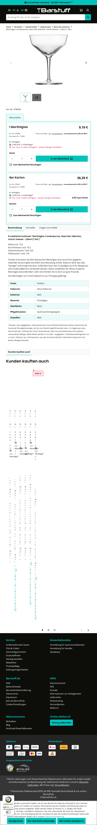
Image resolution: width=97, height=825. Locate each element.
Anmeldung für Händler (61, 648)
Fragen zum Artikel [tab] (48, 227)
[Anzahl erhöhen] (32, 159)
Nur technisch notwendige (41, 821)
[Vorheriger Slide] (11, 63)
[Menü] (9, 10)
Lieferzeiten (55, 697)
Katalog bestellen (14, 659)
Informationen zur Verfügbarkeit (65, 693)
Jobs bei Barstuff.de (15, 700)
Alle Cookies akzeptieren (71, 821)
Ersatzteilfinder (13, 655)
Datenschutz (12, 693)
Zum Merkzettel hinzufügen (27, 164)
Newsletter (11, 662)
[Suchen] (88, 17)
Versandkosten (57, 134)
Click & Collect (12, 648)
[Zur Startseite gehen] (53, 10)
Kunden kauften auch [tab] (19, 351)
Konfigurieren (16, 821)
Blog (8, 725)
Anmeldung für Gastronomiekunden (67, 644)
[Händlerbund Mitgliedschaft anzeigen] (23, 768)
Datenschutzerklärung (54, 816)
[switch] (8, 812)
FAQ (52, 686)
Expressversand (57, 683)
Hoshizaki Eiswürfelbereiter (19, 728)
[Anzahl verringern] (12, 159)
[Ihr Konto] (87, 10)
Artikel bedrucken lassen (17, 644)
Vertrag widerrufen (61, 722)
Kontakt (53, 690)
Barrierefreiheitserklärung (18, 690)
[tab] (15, 228)
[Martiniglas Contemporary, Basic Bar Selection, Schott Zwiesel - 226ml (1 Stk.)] (48, 60)
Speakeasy (55, 652)
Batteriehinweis (13, 686)
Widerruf (54, 708)
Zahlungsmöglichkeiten (17, 669)
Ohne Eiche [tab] (15, 117)
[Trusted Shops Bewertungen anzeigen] (10, 768)
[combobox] (45, 17)
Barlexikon (11, 721)
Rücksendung (56, 700)
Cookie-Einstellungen (16, 704)
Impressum (11, 697)
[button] (26, 97)
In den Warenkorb (60, 158)
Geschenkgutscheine (16, 652)
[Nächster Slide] (86, 63)
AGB (8, 683)
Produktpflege (13, 666)
